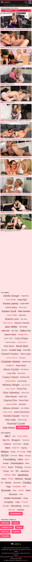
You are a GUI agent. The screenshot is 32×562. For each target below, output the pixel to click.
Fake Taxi (11, 510)
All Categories (15, 513)
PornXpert (2, 65)
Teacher (21, 490)
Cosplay (8, 502)
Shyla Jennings (10, 342)
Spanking (22, 475)
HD (2, 483)
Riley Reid (22, 315)
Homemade (17, 483)
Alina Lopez (25, 354)
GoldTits (16, 532)
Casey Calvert (10, 377)
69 (17, 471)
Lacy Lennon (25, 385)
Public (21, 494)
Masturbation (17, 444)
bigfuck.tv (2, 102)
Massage (28, 455)
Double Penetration (12, 498)
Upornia (2, 47)
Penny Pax (22, 389)
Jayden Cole (23, 396)
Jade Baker (22, 404)
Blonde (3, 467)
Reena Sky (25, 416)
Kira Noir (4, 350)
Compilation (16, 486)
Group (6, 471)
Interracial (13, 455)
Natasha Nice (26, 361)
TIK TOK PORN (20, 5)
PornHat (2, 84)
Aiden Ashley (7, 412)
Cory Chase (21, 338)
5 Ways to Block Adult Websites (23, 556)
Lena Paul (21, 300)
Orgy (8, 486)
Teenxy (19, 527)
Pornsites (5, 536)
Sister (14, 490)
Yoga (17, 502)
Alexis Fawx (23, 307)
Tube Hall (5, 523)
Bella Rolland (9, 428)
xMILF (2, 230)
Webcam (19, 479)
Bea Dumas (18, 65)
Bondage (6, 463)
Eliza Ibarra (9, 346)
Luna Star (11, 373)
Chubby (26, 482)
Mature (5, 452)
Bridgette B (10, 365)
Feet (29, 452)
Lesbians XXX (7, 527)
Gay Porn (5, 532)
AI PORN (26, 5)
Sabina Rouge (22, 420)
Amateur (7, 444)
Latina (20, 459)
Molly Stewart (8, 323)
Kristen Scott (9, 311)
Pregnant (24, 502)
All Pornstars (22, 427)
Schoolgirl (6, 506)
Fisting (18, 467)
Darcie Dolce (10, 334)
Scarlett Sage (15, 350)
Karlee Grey (25, 392)
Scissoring (27, 467)
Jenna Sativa (11, 307)
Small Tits (15, 448)
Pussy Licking (22, 436)
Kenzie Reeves (11, 358)
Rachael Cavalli (16, 423)
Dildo (12, 471)
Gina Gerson (11, 396)
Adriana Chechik (21, 323)
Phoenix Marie (10, 381)
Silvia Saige (10, 420)
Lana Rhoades (22, 381)
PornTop (2, 194)
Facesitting (9, 459)
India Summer (24, 311)
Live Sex (6, 5)
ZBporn (2, 29)
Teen (13, 436)
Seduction (26, 506)
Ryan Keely (21, 373)
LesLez (2, 139)
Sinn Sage (14, 330)
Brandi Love (12, 319)
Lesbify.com (5, 2)
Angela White (24, 303)
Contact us (25, 560)
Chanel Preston (10, 354)
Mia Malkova (24, 369)
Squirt (10, 467)
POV (24, 486)
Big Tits (6, 440)
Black (7, 448)
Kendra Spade (11, 416)
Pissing (10, 479)
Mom (21, 455)
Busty (28, 479)
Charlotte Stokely (10, 361)
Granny (8, 483)
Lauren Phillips (11, 315)
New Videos (8, 10)
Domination (17, 463)
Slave (28, 490)
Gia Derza (22, 358)
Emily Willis (26, 350)
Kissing (12, 452)
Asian (27, 459)
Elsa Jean (23, 319)
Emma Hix (25, 377)
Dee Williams (25, 408)
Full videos (12, 5)
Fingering (24, 448)
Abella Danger (11, 296)
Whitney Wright (10, 385)
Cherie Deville (11, 300)
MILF (7, 436)
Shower (13, 494)
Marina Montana (19, 29)
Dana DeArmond (21, 412)
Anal (26, 444)
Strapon (15, 440)
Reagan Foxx (23, 334)
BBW (14, 475)
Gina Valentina (11, 392)
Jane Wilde (11, 327)
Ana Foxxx (21, 365)
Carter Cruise (8, 338)
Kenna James (10, 303)
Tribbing (3, 479)
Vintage (25, 498)
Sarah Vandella (11, 404)
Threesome (25, 440)
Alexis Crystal (11, 369)
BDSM (5, 455)
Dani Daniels (23, 327)
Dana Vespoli (10, 389)
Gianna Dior (10, 400)
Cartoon (20, 510)
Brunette (6, 490)
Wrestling (16, 506)
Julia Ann (5, 331)
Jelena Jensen (11, 408)
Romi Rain (23, 400)
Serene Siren (22, 342)
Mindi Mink (22, 346)
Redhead (7, 475)
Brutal (27, 463)
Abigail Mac (25, 296)
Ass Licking (21, 452)
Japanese (24, 471)
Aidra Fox (25, 330)
